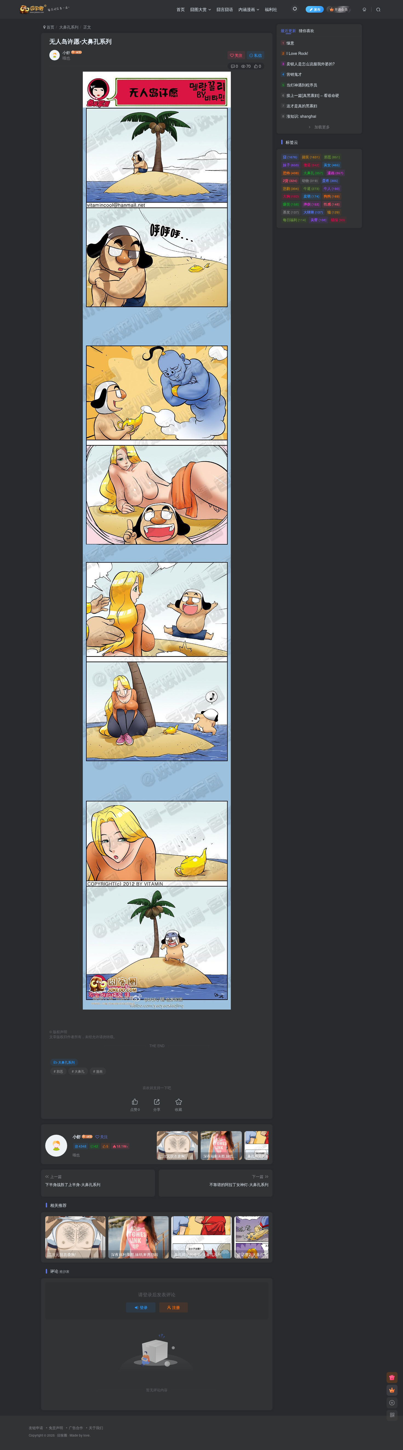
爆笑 (291, 204)
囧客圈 (62, 1435)
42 (96, 1146)
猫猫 (338, 219)
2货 (290, 180)
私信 (258, 55)
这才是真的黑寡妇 (301, 105)
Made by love (80, 1435)
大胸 (291, 196)
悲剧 (291, 188)
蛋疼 (330, 180)
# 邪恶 (58, 1071)
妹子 (291, 164)
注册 (176, 1307)
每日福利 (294, 219)
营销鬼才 (294, 74)
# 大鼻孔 (78, 1071)
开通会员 (341, 9)
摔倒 (311, 204)
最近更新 (288, 30)
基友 (291, 212)
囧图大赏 (198, 9)
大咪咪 (313, 212)
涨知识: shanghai (301, 116)
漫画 (335, 172)
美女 (332, 164)
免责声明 (56, 1427)
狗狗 (332, 196)
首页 (181, 9)
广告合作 (76, 1427)
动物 (310, 180)
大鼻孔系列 (68, 27)
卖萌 (311, 196)
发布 (317, 9)
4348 (82, 1146)
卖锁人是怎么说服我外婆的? (310, 63)
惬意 (290, 43)
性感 (332, 204)
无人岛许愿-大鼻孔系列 (80, 41)
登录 (143, 1307)
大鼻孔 (313, 172)
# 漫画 (98, 1071)
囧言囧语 (225, 9)
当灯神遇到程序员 (301, 85)
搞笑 (311, 156)
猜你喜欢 (306, 30)
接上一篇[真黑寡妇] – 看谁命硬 (312, 95)
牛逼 (311, 188)
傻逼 (311, 164)
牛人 (332, 188)
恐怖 (291, 172)
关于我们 (96, 1427)
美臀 (319, 219)
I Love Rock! (297, 53)
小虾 (66, 52)
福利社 (271, 9)
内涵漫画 (247, 9)
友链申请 (36, 1427)
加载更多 (322, 127)
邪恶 (332, 156)
